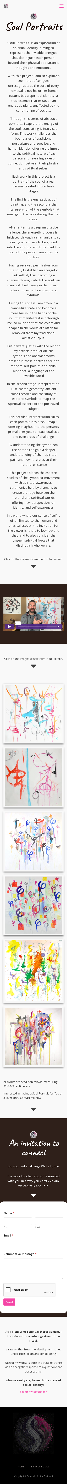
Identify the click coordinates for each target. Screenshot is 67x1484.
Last (37, 1227)
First (6, 1227)
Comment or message (20, 1254)
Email (8, 1235)
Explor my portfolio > (33, 1392)
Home (21, 1466)
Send (9, 1302)
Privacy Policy (40, 1466)
